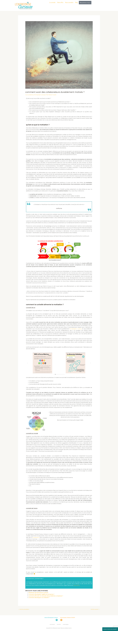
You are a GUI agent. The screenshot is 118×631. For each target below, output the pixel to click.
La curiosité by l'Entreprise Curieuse (35, 94)
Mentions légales (65, 624)
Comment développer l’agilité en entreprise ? (41, 594)
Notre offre (60, 2)
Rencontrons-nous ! (85, 2)
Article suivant (95, 609)
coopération (36, 537)
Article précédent (23, 609)
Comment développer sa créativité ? (39, 597)
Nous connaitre (69, 2)
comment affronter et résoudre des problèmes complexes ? (46, 596)
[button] (27, 363)
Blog (76, 2)
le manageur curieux (76, 328)
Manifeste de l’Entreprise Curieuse (38, 592)
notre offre (77, 585)
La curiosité (52, 2)
